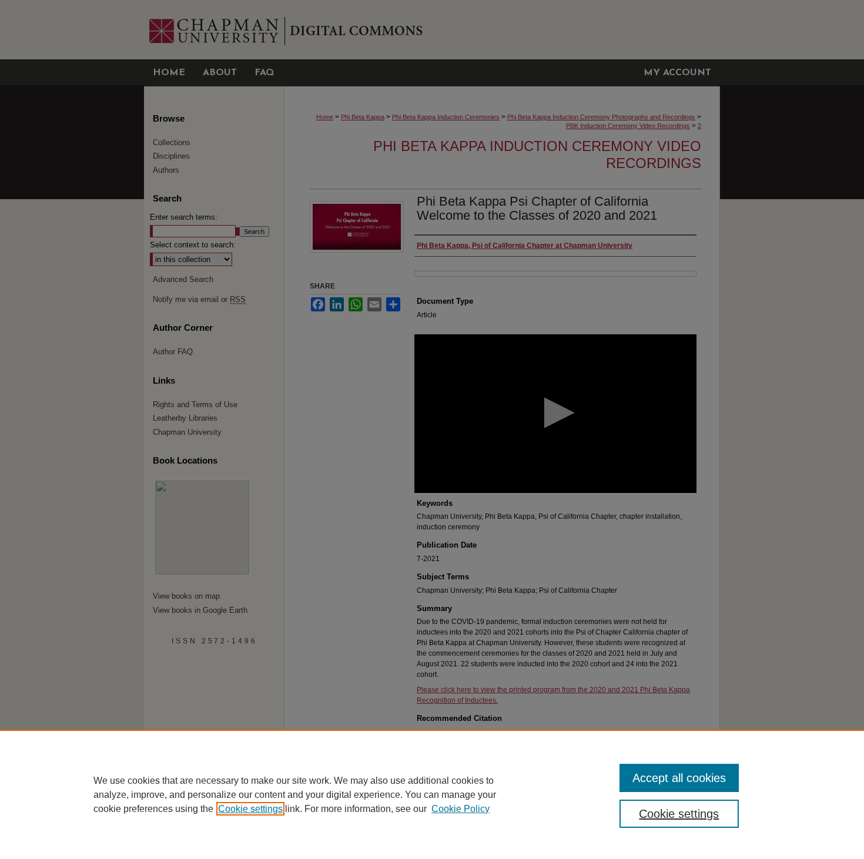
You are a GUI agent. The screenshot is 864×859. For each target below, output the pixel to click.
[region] (432, 794)
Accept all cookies (679, 777)
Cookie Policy (460, 809)
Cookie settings (250, 809)
